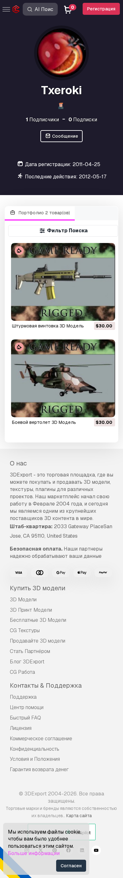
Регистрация (101, 9)
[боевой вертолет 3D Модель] (63, 378)
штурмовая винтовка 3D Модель (48, 326)
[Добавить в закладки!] (106, 312)
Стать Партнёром (30, 651)
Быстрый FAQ (25, 717)
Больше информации (34, 853)
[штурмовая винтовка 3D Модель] (63, 282)
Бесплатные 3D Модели (38, 620)
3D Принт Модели (31, 610)
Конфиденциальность (34, 749)
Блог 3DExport (27, 661)
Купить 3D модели (37, 588)
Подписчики (42, 119)
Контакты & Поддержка (46, 685)
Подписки (82, 119)
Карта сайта (79, 815)
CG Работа (22, 672)
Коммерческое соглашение (41, 738)
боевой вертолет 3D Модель (44, 422)
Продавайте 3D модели (37, 641)
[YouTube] (96, 851)
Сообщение (64, 136)
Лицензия (21, 728)
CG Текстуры (25, 630)
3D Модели (23, 599)
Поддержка (23, 697)
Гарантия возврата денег (39, 769)
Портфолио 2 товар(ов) (43, 213)
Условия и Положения (35, 759)
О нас (18, 463)
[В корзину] (93, 312)
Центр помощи (27, 707)
